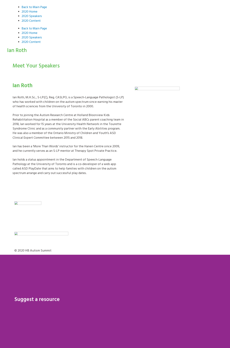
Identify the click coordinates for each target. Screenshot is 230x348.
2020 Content (31, 20)
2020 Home (29, 11)
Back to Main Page (34, 7)
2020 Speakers (32, 16)
